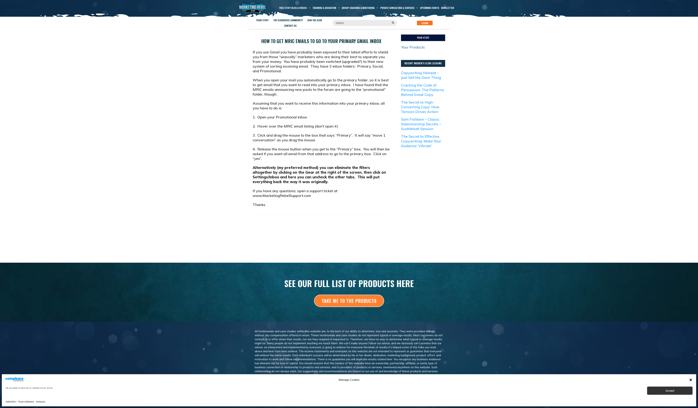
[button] (691, 380)
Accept (669, 390)
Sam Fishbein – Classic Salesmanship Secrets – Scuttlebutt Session (421, 124)
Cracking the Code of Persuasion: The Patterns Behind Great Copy (422, 90)
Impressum (40, 401)
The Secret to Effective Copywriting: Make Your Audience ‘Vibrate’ (421, 141)
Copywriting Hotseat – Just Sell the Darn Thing (421, 75)
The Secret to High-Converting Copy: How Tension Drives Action (420, 107)
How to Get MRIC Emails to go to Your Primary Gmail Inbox (321, 41)
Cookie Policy (10, 401)
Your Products (413, 47)
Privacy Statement (26, 401)
